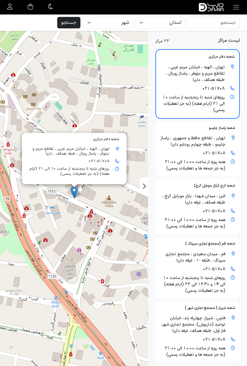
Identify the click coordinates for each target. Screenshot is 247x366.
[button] (197, 84)
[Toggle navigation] (236, 7)
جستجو (69, 22)
